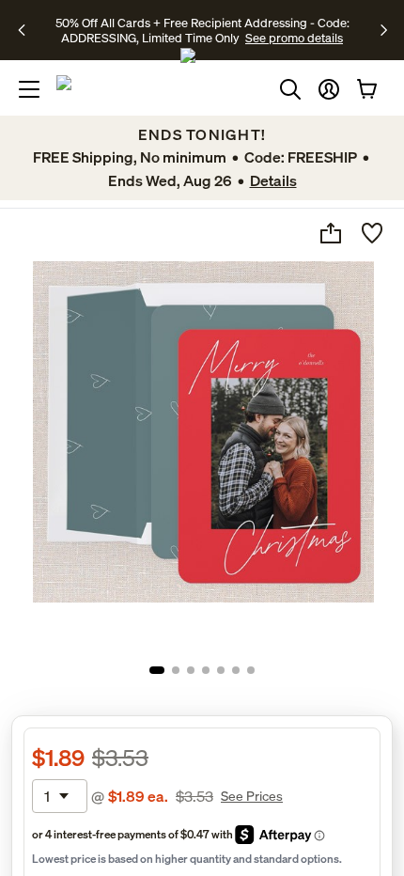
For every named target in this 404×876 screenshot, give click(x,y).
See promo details (294, 37)
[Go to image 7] (251, 670)
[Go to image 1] (156, 670)
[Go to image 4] (206, 670)
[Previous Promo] (27, 30)
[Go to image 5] (221, 670)
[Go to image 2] (175, 670)
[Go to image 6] (236, 670)
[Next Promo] (384, 30)
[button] (329, 89)
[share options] (331, 233)
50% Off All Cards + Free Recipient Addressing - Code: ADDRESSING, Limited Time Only (202, 30)
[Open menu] (29, 89)
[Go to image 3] (190, 670)
